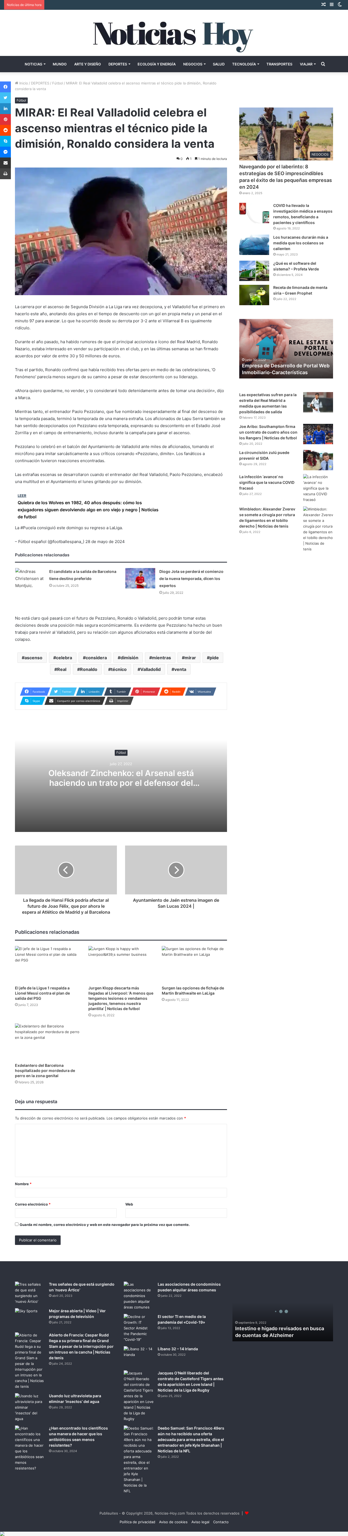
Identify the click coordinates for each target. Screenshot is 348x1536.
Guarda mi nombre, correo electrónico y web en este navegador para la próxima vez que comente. (105, 1224)
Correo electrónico (33, 1204)
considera (96, 657)
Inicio (23, 83)
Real (61, 669)
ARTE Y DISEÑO (87, 64)
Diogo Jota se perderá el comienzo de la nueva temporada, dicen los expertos (191, 578)
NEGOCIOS (192, 64)
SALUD (219, 64)
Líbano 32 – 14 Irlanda (178, 1348)
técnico (119, 669)
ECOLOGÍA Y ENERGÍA (157, 64)
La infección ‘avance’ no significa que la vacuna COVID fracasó (266, 482)
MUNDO (60, 64)
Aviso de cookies (173, 1522)
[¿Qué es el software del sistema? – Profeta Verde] (254, 271)
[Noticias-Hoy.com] (174, 32)
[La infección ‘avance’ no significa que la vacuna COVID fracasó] (318, 488)
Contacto (221, 1522)
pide (214, 657)
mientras (161, 657)
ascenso (33, 657)
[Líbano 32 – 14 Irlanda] (139, 1356)
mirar (190, 657)
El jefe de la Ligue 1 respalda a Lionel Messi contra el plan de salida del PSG (42, 993)
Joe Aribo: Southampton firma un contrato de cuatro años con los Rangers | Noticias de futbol (268, 432)
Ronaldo (88, 669)
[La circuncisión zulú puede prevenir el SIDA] (318, 460)
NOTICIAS (33, 64)
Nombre (23, 1184)
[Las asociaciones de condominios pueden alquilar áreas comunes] (139, 1296)
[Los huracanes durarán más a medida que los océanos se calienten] (254, 245)
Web (129, 1204)
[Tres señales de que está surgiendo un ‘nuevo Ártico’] (30, 1293)
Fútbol (57, 83)
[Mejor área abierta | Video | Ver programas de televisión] (30, 1318)
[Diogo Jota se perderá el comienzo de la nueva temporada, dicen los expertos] (140, 578)
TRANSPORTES (279, 64)
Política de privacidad (137, 1522)
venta (180, 669)
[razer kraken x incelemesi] (174, 1534)
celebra (64, 657)
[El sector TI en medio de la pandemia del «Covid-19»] (139, 1328)
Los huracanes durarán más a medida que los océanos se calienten (300, 243)
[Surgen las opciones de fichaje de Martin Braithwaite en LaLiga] (194, 964)
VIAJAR (306, 64)
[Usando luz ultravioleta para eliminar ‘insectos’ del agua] (30, 1407)
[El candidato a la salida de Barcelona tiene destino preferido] (30, 578)
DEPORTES (117, 64)
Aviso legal (200, 1522)
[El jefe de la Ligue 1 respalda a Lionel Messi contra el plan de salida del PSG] (47, 964)
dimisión (129, 657)
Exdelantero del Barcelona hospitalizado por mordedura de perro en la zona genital (45, 1070)
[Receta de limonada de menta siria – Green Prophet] (254, 295)
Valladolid (150, 669)
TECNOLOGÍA (244, 64)
